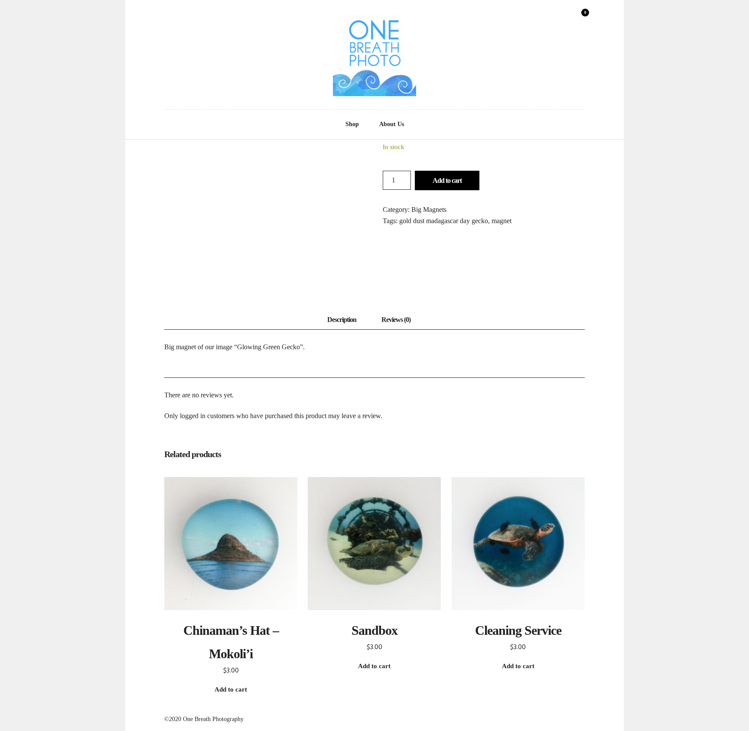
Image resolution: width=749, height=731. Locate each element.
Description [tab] (341, 319)
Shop (352, 124)
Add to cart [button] (231, 689)
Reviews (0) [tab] (395, 319)
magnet (501, 220)
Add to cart (447, 180)
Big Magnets (428, 209)
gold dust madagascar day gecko (443, 220)
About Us (391, 124)
